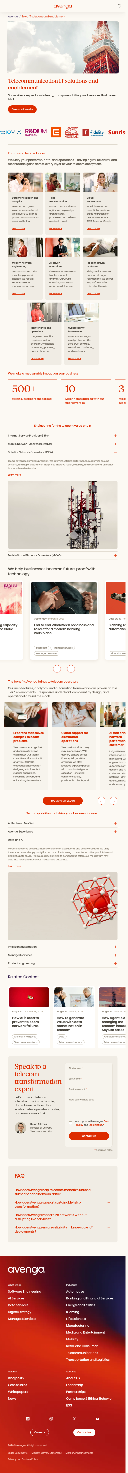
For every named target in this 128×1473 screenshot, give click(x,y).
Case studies (17, 1385)
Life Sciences (76, 1319)
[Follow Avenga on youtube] (97, 1418)
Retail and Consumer (82, 1346)
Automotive (75, 1291)
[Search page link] (119, 6)
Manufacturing (77, 1326)
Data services (18, 1305)
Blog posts (16, 1378)
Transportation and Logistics (88, 1360)
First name (75, 1068)
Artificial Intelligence (73, 653)
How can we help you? (81, 1099)
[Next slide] (71, 669)
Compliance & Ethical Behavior (89, 1399)
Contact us (89, 1136)
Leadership (74, 1385)
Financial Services (46, 653)
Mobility (72, 1339)
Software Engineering (24, 1291)
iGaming (72, 1312)
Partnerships (76, 1392)
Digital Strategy (19, 1312)
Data (61, 1036)
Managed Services (22, 1319)
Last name (75, 1078)
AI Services (16, 1298)
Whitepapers (18, 1392)
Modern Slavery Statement (47, 1453)
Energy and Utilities (80, 1305)
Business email (77, 1089)
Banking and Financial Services (89, 1298)
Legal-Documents (18, 1453)
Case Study (40, 618)
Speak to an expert (62, 800)
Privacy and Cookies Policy (23, 1459)
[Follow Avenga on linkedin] (27, 1418)
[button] (63, 436)
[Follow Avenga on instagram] (51, 1418)
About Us (73, 1378)
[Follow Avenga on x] (74, 1418)
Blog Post (17, 1011)
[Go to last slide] (102, 801)
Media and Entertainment (85, 1332)
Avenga (13, 16)
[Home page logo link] (63, 6)
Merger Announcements (79, 1453)
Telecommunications (26, 1042)
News (12, 1399)
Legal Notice (95, 1125)
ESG (69, 1405)
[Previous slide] (57, 669)
